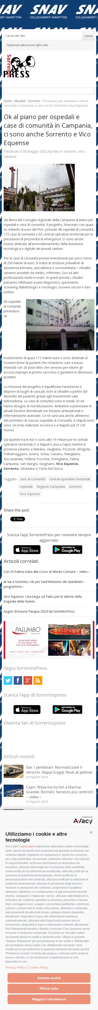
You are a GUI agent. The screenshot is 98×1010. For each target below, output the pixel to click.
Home (8, 101)
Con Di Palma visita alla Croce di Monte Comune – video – (47, 571)
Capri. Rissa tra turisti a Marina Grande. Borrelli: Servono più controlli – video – (59, 791)
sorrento (75, 486)
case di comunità (32, 479)
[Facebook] (18, 680)
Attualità (19, 101)
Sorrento (34, 101)
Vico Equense (30, 494)
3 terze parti (27, 846)
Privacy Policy (15, 967)
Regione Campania (51, 486)
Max (56, 151)
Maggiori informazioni (49, 999)
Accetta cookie (49, 978)
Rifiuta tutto (49, 988)
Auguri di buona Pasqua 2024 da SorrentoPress (39, 611)
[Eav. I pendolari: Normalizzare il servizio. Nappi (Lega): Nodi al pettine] (13, 777)
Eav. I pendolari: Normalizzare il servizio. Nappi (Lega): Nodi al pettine (59, 770)
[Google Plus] (27, 680)
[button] (91, 832)
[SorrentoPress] (49, 66)
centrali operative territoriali (69, 479)
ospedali (26, 486)
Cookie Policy (38, 967)
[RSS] (38, 680)
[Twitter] (8, 680)
